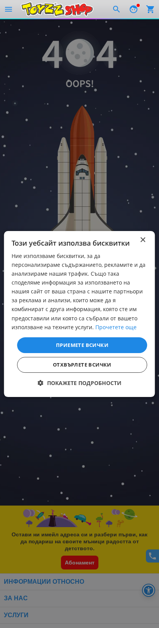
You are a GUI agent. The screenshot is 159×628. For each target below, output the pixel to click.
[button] (80, 382)
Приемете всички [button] (82, 345)
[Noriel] (57, 9)
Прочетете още (116, 327)
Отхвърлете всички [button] (82, 364)
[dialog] (79, 314)
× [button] (142, 240)
